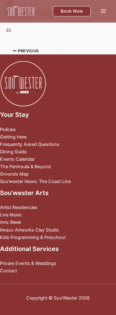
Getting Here (13, 137)
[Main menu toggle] (103, 11)
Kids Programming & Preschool (32, 237)
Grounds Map (14, 174)
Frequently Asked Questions (29, 144)
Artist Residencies (18, 207)
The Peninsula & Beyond (25, 166)
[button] (72, 11)
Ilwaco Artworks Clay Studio (29, 230)
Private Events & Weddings (28, 263)
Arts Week (10, 222)
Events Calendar (17, 159)
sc (8, 29)
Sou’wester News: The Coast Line (35, 181)
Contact (8, 271)
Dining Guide (13, 152)
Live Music (11, 215)
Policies (8, 129)
